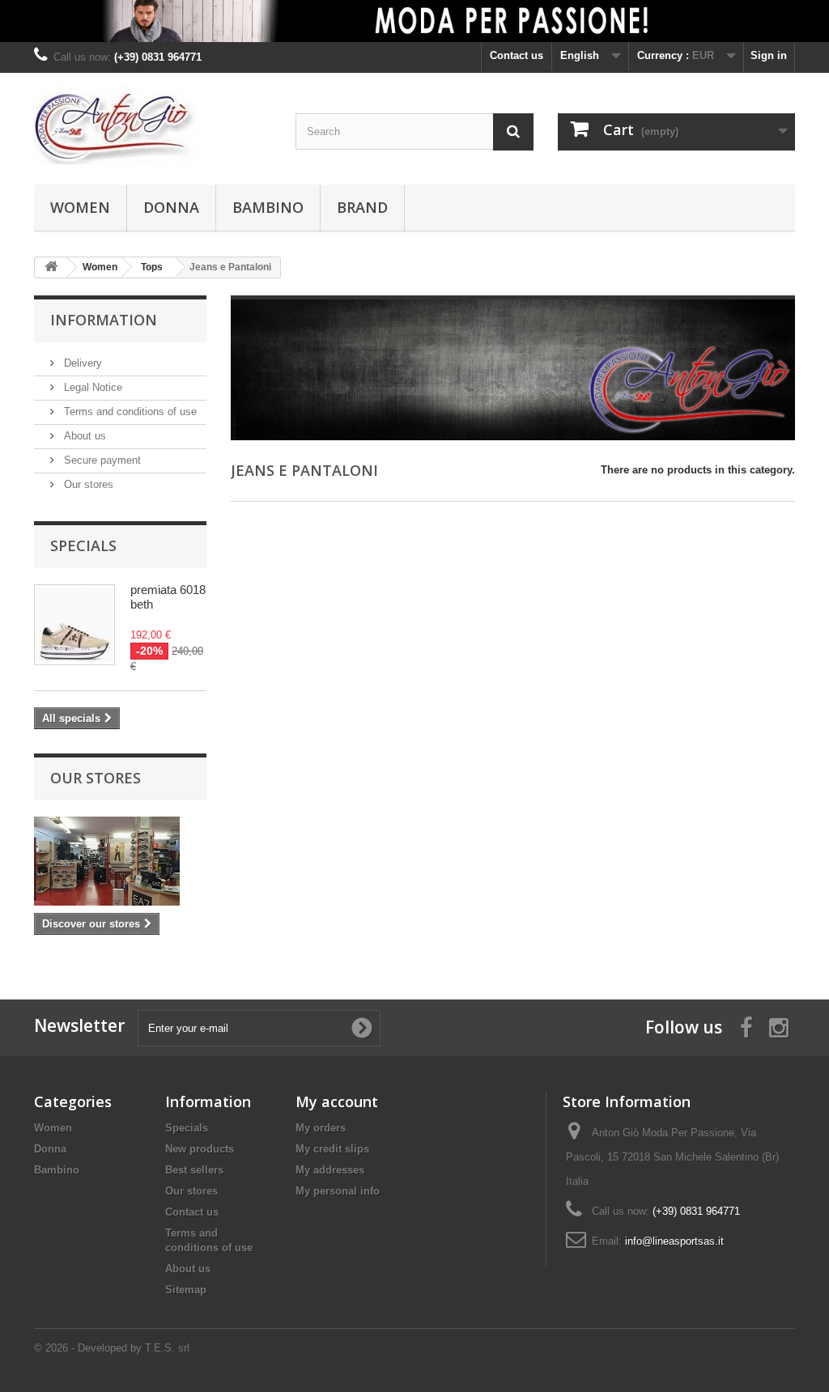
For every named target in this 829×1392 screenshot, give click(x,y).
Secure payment (101, 460)
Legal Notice (91, 387)
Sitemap (185, 1290)
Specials (83, 545)
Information (103, 319)
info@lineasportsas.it (674, 1241)
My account (336, 1101)
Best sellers (194, 1170)
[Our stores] (120, 861)
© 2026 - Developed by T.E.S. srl (111, 1348)
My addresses (329, 1170)
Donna (171, 207)
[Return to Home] (51, 267)
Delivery (81, 363)
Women (80, 207)
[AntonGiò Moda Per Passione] (152, 124)
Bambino (268, 207)
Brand (362, 207)
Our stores (87, 484)
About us (83, 436)
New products (199, 1149)
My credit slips (332, 1149)
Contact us (516, 55)
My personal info (337, 1191)
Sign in (768, 55)
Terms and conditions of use (129, 411)
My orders (320, 1128)
